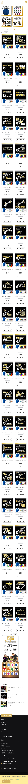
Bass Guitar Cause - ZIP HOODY (10, 160)
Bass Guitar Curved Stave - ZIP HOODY (12, 214)
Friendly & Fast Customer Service (9, 768)
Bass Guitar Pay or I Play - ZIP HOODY (11, 487)
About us (3, 722)
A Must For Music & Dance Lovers (9, 761)
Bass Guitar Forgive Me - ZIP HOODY (11, 296)
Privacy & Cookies (5, 734)
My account (3, 727)
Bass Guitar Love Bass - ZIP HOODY (11, 433)
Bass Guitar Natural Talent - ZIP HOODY (12, 460)
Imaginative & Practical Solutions (9, 758)
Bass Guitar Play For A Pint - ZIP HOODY (12, 514)
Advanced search (5, 731)
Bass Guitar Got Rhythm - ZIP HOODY (11, 323)
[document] (14, 779)
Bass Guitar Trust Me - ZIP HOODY (11, 623)
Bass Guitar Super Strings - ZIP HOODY (12, 569)
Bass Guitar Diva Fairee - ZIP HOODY (11, 242)
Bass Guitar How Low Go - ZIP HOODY (12, 351)
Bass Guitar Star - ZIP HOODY (9, 542)
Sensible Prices (5, 766)
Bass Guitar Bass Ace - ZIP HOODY (11, 51)
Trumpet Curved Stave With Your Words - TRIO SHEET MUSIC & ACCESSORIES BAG (16, 694)
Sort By (2, 29)
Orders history (4, 729)
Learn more (19, 779)
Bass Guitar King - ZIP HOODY (9, 405)
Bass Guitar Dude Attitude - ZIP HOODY (12, 269)
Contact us (3, 724)
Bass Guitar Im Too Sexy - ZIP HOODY (11, 378)
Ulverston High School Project (15, 687)
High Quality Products (7, 763)
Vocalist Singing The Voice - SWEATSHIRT (16, 702)
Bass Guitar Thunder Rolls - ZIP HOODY (12, 596)
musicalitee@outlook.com (7, 750)
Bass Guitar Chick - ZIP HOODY (10, 187)
